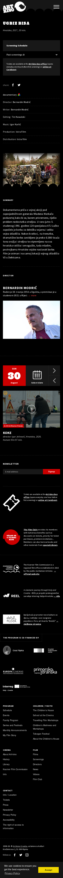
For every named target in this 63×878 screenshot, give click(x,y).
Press (5, 804)
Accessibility (9, 819)
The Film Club (30, 529)
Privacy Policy (9, 814)
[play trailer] (31, 409)
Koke (7, 432)
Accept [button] (48, 870)
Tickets (6, 799)
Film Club (37, 779)
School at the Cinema (43, 715)
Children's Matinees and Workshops (44, 727)
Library (6, 764)
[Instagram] (27, 855)
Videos (36, 774)
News (35, 769)
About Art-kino (10, 754)
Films (35, 754)
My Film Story (9, 735)
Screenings (38, 759)
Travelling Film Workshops (45, 720)
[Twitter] (19, 85)
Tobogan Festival (41, 733)
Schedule (7, 710)
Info (5, 774)
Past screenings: (15, 54)
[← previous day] (54, 381)
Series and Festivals (12, 725)
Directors (37, 764)
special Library (50, 545)
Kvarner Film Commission (15, 769)
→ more (32, 295)
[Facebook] (13, 85)
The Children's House (43, 710)
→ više (57, 596)
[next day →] (54, 370)
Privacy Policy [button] (12, 873)
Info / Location (10, 794)
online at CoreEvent (47, 500)
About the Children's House (46, 738)
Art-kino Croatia (20, 846)
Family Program (10, 720)
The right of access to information (13, 826)
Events (6, 715)
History (6, 759)
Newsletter (8, 809)
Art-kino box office (38, 64)
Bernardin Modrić (20, 288)
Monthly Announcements (15, 730)
